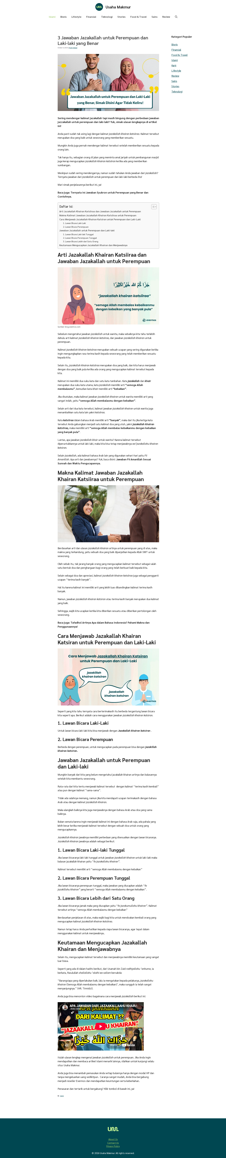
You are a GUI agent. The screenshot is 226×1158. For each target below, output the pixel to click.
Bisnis (63, 16)
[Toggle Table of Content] (152, 206)
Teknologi (107, 16)
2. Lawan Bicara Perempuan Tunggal (80, 237)
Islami (52, 16)
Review (166, 16)
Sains (154, 16)
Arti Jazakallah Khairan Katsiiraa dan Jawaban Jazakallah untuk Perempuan (100, 211)
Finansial (91, 16)
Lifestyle (76, 16)
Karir (173, 65)
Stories (121, 16)
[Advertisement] (34, 110)
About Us (113, 1139)
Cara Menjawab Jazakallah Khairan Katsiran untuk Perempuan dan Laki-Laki (100, 219)
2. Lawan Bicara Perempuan (76, 226)
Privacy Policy (113, 1146)
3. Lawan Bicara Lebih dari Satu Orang (80, 241)
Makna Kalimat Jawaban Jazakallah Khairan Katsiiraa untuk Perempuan (97, 215)
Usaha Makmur (118, 6)
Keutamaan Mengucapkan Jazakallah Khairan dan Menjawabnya (93, 245)
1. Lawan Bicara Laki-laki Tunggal (78, 234)
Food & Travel (138, 16)
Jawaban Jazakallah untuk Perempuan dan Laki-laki (87, 230)
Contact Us (113, 1142)
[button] (176, 17)
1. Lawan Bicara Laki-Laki (74, 223)
